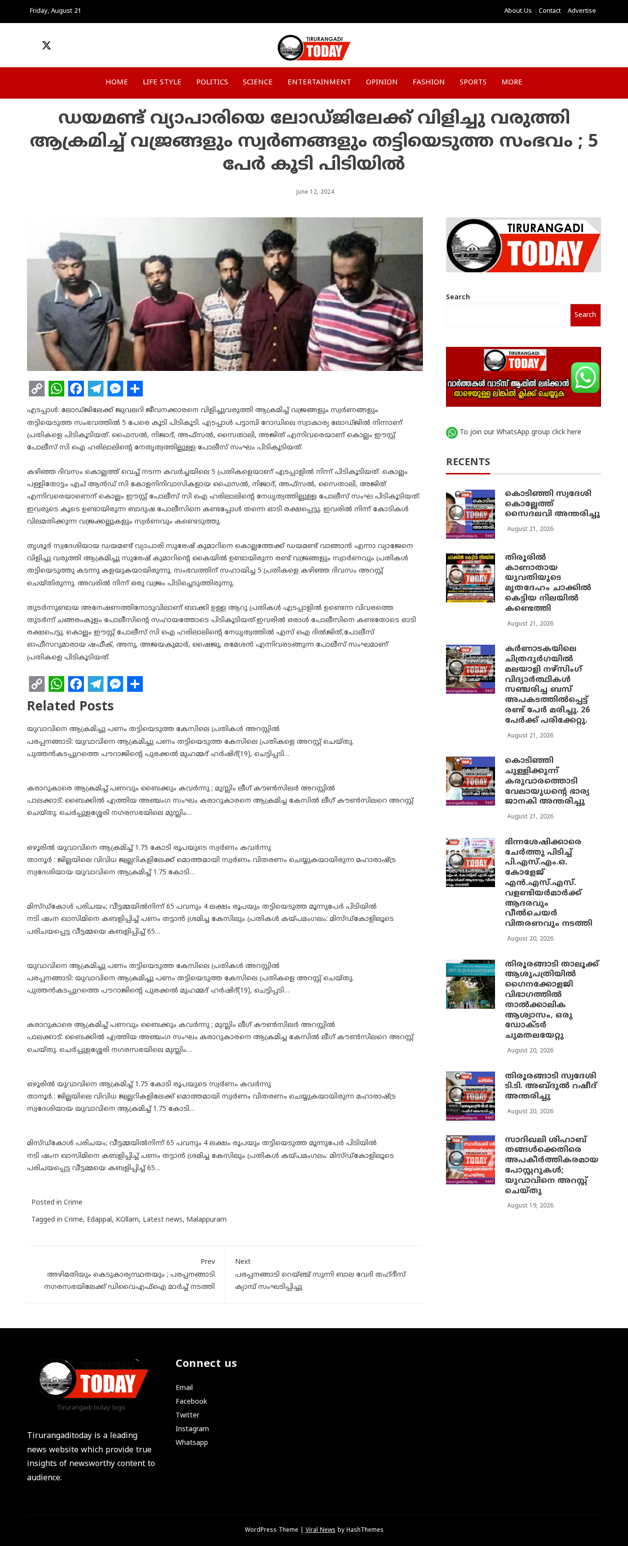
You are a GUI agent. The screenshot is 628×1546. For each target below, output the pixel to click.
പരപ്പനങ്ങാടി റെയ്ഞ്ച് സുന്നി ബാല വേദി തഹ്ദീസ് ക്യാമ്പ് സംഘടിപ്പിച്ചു (320, 1274)
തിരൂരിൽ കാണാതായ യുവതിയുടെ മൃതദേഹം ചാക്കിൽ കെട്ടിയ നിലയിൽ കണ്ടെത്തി (548, 583)
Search (458, 298)
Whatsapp (192, 1443)
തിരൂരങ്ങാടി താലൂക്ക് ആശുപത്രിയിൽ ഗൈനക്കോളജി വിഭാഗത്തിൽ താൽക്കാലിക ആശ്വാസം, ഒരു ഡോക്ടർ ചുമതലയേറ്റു (552, 1000)
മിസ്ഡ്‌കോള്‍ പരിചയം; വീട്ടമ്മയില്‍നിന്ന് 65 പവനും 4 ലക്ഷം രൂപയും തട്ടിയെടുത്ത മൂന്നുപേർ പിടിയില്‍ (202, 907)
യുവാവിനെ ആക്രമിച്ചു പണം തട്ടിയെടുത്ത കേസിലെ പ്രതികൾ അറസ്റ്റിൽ (153, 729)
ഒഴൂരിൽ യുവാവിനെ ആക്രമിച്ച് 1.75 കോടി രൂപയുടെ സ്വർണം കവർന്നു (149, 848)
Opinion (382, 82)
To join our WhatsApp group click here (520, 432)
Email (184, 1388)
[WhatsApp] (56, 388)
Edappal (99, 1220)
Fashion (429, 82)
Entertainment (319, 82)
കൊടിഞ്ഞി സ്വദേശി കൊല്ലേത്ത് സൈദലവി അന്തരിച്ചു (552, 505)
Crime (73, 1203)
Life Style (162, 82)
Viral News (321, 1530)
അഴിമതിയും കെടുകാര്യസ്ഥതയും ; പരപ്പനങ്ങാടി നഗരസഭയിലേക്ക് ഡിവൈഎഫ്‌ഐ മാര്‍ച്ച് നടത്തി (129, 1274)
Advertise (582, 11)
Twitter (187, 1416)
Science (258, 82)
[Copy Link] (37, 388)
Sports (473, 82)
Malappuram (206, 1220)
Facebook (191, 1402)
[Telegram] (95, 388)
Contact (550, 11)
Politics (212, 82)
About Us (518, 11)
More (512, 82)
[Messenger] (115, 388)
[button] (537, 47)
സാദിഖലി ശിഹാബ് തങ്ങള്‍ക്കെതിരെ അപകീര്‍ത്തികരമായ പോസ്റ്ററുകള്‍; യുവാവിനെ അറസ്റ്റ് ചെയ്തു (552, 1165)
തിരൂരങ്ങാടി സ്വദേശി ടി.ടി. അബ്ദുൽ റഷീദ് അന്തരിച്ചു (551, 1087)
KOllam (127, 1220)
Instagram (192, 1429)
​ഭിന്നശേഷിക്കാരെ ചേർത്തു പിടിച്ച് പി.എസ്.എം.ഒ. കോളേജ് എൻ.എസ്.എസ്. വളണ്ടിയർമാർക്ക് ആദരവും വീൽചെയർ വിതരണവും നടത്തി (548, 883)
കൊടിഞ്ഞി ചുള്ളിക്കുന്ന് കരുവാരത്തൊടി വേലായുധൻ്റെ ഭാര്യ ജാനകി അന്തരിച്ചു (547, 782)
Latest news (163, 1220)
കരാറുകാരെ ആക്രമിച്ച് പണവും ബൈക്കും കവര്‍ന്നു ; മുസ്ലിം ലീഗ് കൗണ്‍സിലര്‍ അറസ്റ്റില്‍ (181, 789)
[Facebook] (76, 388)
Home (116, 82)
